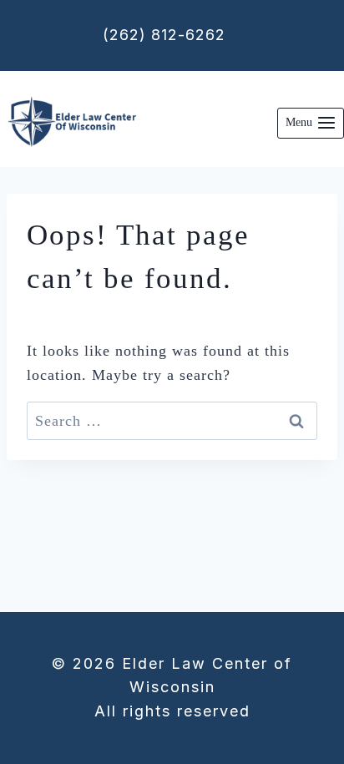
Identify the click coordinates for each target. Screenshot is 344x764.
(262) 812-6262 (164, 34)
